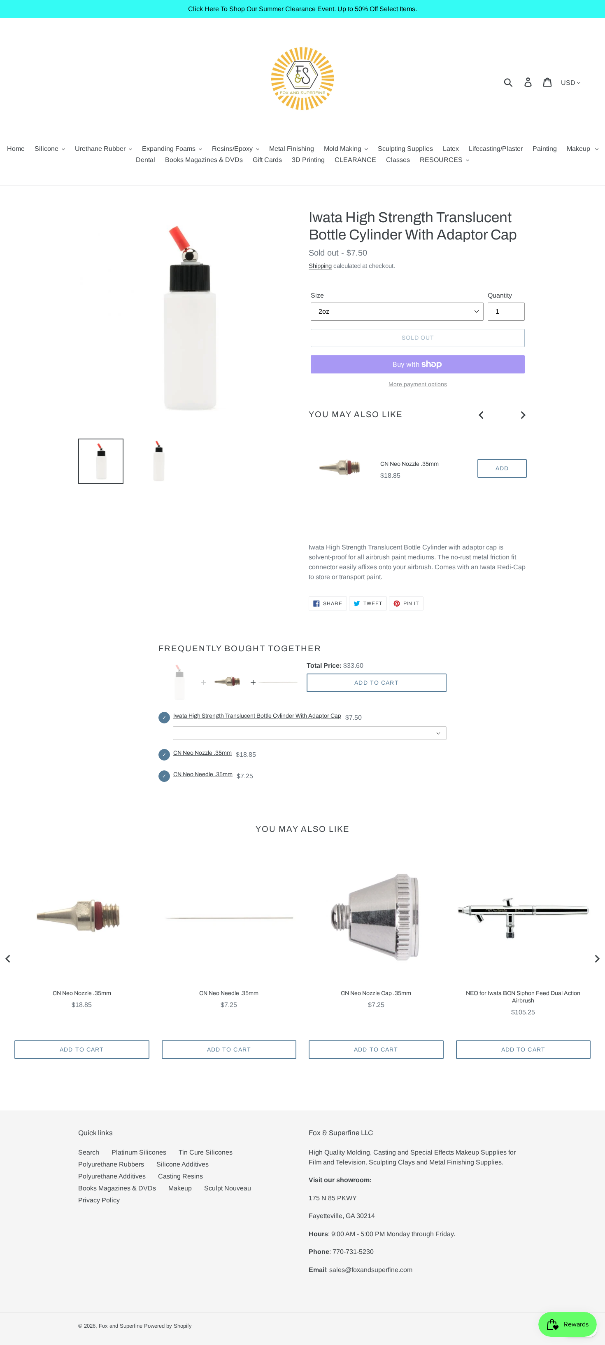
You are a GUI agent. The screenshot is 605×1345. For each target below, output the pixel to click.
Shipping (320, 265)
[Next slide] (522, 415)
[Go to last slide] (481, 415)
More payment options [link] (418, 384)
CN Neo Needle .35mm (203, 774)
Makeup (180, 1188)
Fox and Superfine (120, 1326)
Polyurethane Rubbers (111, 1164)
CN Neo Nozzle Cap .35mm (376, 993)
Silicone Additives (182, 1164)
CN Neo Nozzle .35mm (409, 464)
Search (88, 1152)
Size (317, 295)
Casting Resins (180, 1176)
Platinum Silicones (139, 1152)
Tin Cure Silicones (206, 1152)
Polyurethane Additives (112, 1176)
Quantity (500, 295)
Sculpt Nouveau (227, 1188)
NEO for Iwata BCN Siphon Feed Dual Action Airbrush (523, 997)
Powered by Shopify (168, 1326)
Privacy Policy (99, 1200)
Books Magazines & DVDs (117, 1188)
